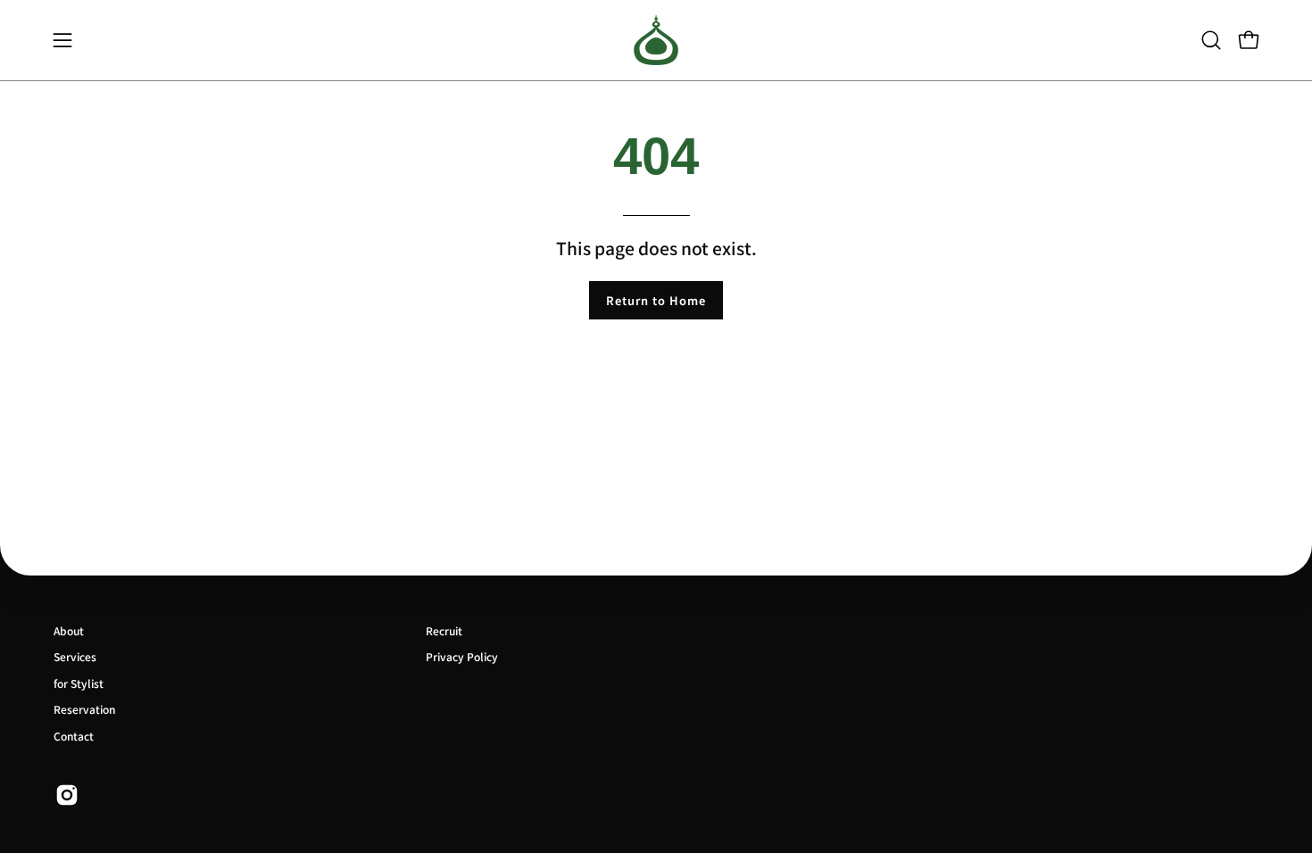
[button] (1211, 40)
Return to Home (655, 300)
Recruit (444, 630)
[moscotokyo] (656, 40)
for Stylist (79, 683)
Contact (74, 735)
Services (75, 656)
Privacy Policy (462, 656)
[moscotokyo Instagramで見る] (67, 795)
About (69, 630)
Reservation (84, 708)
